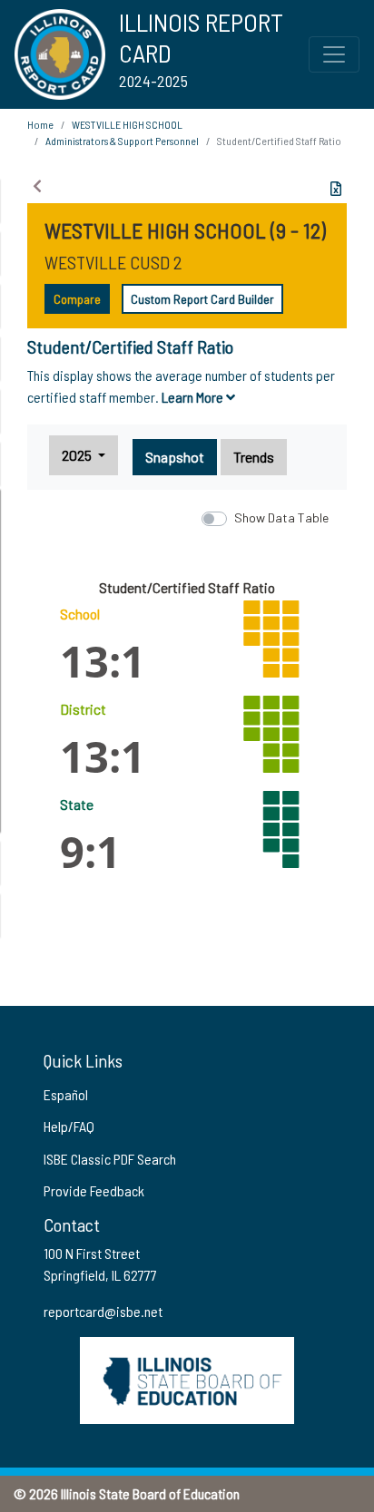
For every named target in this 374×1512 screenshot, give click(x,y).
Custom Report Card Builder (202, 299)
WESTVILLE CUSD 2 (113, 262)
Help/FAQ (69, 1126)
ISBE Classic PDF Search (110, 1158)
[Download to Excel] (336, 188)
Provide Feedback (94, 1190)
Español (66, 1094)
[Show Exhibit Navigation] (37, 186)
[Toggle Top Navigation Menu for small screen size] (334, 54)
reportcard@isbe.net (103, 1311)
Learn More (194, 396)
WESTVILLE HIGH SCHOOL (127, 124)
